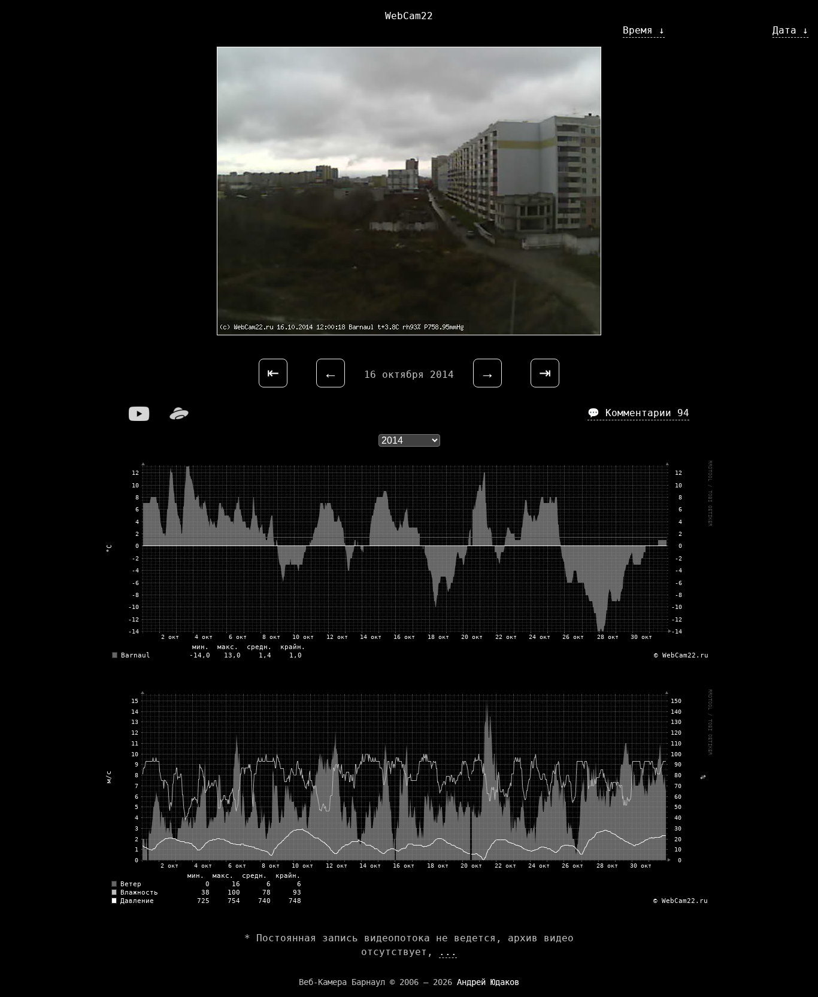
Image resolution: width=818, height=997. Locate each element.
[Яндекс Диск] (179, 417)
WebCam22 (409, 16)
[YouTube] (139, 417)
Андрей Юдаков (488, 982)
